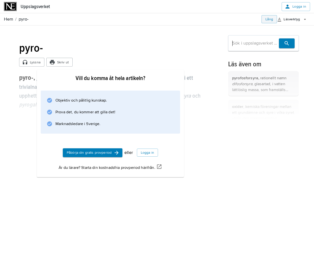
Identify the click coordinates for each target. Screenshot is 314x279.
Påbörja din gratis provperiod (89, 153)
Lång (269, 19)
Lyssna (35, 62)
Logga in (299, 6)
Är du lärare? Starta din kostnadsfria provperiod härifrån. (107, 167)
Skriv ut (63, 62)
